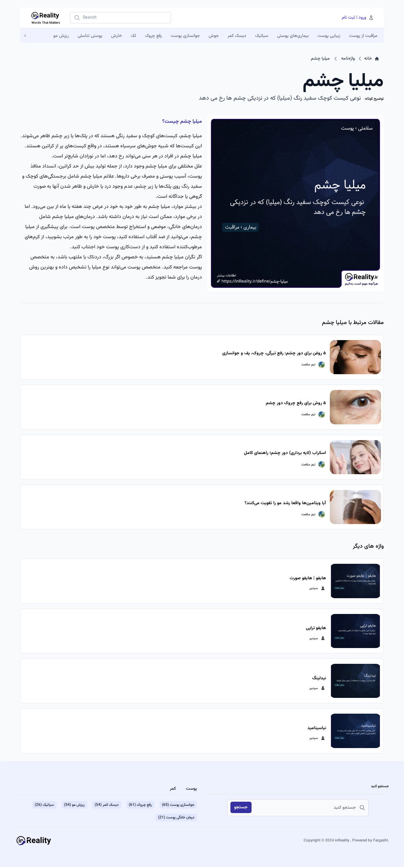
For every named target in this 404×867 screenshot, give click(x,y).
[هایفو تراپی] (355, 631)
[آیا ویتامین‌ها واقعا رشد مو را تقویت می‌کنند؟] (355, 507)
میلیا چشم (320, 59)
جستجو (241, 807)
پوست (191, 788)
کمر (173, 788)
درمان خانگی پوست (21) (176, 817)
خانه (368, 59)
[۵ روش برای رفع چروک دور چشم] (355, 407)
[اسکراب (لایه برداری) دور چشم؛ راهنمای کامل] (355, 457)
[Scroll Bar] (25, 36)
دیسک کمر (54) (107, 805)
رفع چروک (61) (140, 805)
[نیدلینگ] (355, 681)
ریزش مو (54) (74, 805)
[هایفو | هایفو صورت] (355, 581)
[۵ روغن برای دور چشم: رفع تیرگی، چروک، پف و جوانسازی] (355, 357)
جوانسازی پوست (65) (178, 805)
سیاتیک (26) (44, 805)
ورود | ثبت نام (354, 18)
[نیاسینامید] (355, 731)
